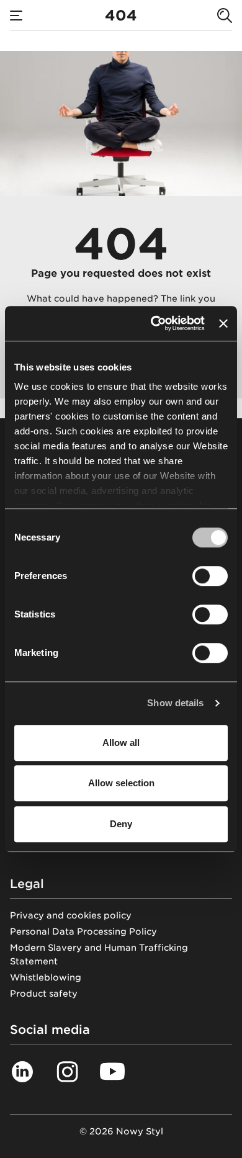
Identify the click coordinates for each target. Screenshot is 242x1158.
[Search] (224, 15)
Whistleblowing (45, 977)
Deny (121, 824)
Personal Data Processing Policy (83, 931)
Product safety (44, 994)
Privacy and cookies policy (71, 915)
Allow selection (121, 783)
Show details (175, 703)
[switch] (210, 576)
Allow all (121, 742)
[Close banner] (223, 323)
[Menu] (16, 15)
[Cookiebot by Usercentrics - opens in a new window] (154, 323)
